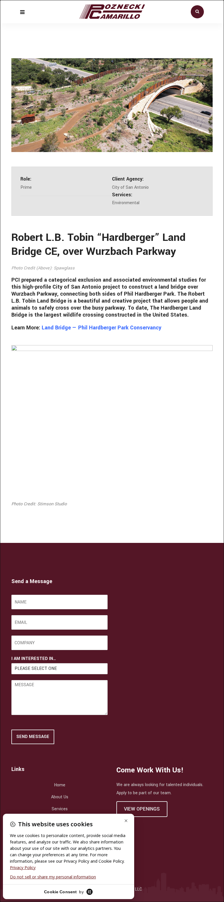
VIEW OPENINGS (142, 809)
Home (59, 785)
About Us (59, 797)
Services (60, 809)
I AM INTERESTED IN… (33, 659)
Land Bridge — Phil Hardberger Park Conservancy (101, 327)
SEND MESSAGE (32, 737)
